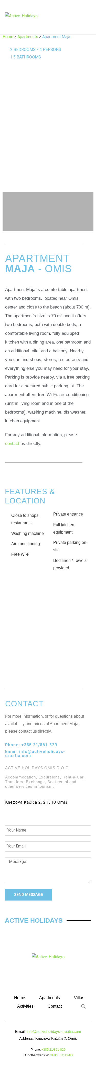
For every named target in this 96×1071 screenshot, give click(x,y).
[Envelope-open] (24, 814)
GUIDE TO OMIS (61, 1055)
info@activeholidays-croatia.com (35, 753)
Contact (55, 1006)
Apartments (27, 36)
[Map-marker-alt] (38, 814)
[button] (79, 16)
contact (12, 443)
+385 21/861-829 (39, 744)
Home (8, 36)
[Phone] (9, 814)
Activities (25, 1006)
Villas (79, 998)
